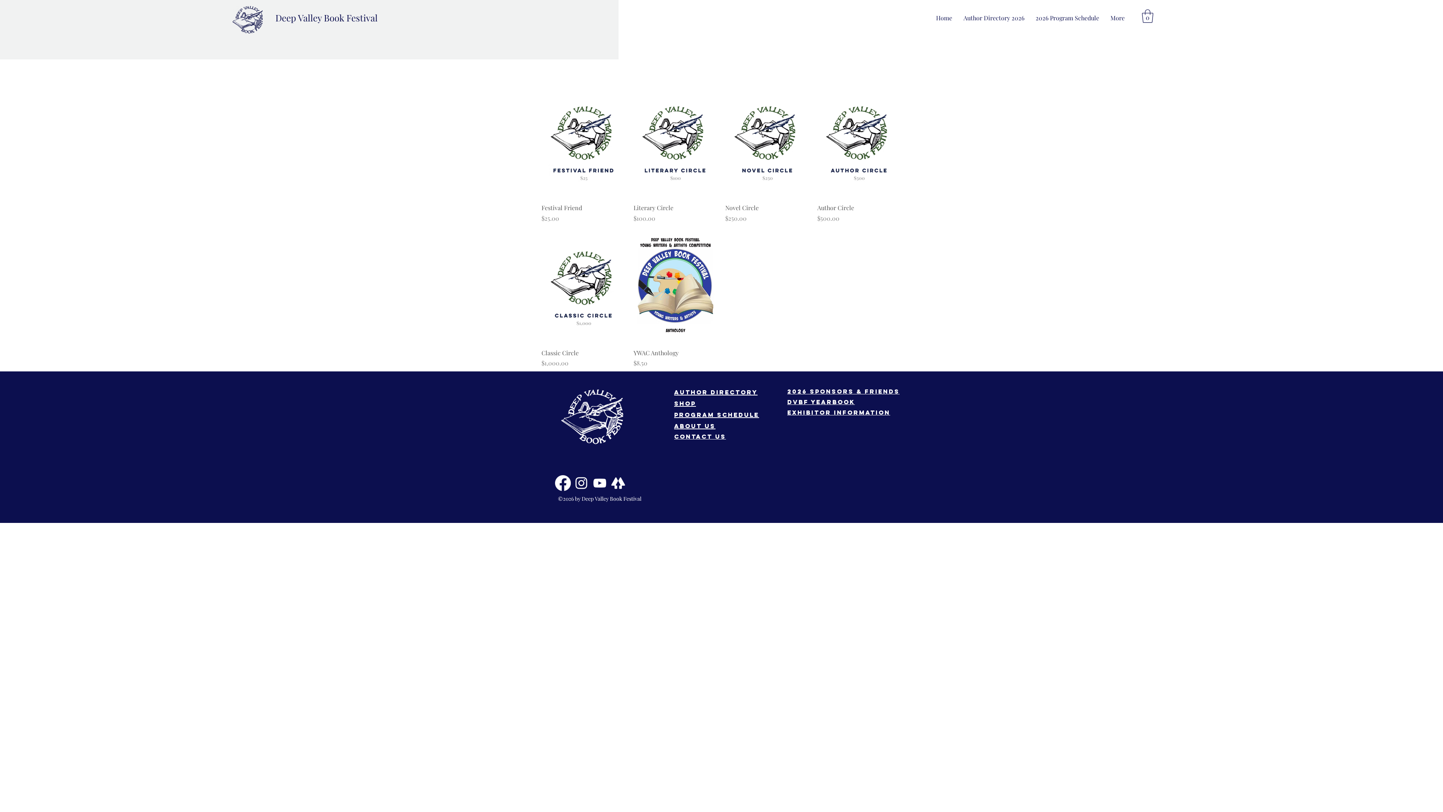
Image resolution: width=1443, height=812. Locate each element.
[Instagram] (581, 483)
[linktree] (618, 483)
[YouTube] (600, 483)
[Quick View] (584, 141)
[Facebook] (563, 483)
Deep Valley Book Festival (326, 18)
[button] (1117, 17)
